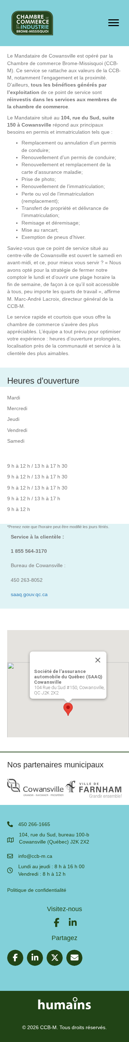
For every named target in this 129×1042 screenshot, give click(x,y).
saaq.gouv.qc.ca (29, 594)
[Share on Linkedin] (35, 958)
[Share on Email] (74, 958)
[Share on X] (55, 958)
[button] (68, 709)
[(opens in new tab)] (64, 1002)
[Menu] (113, 23)
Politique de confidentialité (36, 890)
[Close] (97, 660)
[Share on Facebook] (15, 958)
